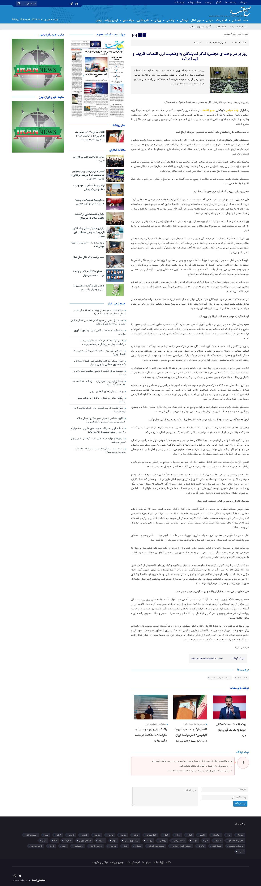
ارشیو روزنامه (116, 862)
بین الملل (196, 20)
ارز (229, 835)
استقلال (216, 835)
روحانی (163, 840)
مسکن (138, 846)
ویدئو (99, 20)
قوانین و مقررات (100, 862)
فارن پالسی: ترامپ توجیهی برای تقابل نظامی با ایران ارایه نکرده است (99, 410)
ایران (190, 835)
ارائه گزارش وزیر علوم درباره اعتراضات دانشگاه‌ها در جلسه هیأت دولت (151, 735)
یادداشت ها (230, 2)
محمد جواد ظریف (156, 846)
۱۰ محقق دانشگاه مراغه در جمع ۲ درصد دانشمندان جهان (89, 273)
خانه (245, 20)
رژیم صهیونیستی (132, 840)
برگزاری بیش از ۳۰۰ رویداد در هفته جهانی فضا (88, 245)
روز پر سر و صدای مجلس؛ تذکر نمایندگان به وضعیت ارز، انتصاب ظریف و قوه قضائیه (190, 56)
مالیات (201, 846)
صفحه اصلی (220, 27)
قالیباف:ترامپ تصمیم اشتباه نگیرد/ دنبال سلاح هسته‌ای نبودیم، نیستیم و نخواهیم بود (101, 420)
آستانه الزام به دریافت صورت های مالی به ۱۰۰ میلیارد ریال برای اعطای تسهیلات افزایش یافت (98, 430)
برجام (136, 835)
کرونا (52, 846)
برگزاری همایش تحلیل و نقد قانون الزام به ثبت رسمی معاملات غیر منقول (89, 232)
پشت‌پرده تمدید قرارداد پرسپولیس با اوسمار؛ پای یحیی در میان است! (101, 451)
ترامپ (71, 835)
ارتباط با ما (179, 2)
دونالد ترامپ (179, 840)
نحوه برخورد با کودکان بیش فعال (89, 257)
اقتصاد (202, 835)
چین (64, 846)
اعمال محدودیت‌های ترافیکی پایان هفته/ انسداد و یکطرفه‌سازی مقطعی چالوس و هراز (100, 363)
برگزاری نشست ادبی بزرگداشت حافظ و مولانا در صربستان (90, 216)
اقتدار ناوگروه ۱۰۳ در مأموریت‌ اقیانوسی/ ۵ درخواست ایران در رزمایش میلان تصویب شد (190, 735)
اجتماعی (170, 20)
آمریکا (240, 835)
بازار (178, 835)
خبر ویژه (200, 27)
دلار (206, 840)
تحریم (84, 835)
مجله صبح (128, 20)
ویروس (113, 846)
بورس (97, 835)
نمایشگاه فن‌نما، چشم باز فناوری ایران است (89, 159)
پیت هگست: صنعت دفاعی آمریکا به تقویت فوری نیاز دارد (231, 730)
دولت (195, 840)
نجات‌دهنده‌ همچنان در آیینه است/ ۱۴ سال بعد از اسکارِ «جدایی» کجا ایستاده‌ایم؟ (100, 312)
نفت (125, 846)
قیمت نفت (216, 846)
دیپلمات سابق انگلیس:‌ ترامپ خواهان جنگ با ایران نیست (99, 373)
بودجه (110, 835)
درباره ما (208, 2)
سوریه (101, 840)
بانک (167, 835)
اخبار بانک (221, 20)
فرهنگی (184, 20)
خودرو (218, 840)
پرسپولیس (78, 846)
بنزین (123, 835)
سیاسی (209, 20)
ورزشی (157, 20)
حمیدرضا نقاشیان (236, 840)
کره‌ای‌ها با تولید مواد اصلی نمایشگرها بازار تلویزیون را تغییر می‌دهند (98, 440)
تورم (46, 835)
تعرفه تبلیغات (194, 2)
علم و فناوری (143, 20)
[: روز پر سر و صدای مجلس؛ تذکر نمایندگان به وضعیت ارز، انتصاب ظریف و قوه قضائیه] (135, 35)
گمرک (241, 851)
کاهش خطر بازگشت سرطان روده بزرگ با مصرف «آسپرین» (89, 288)
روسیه (149, 840)
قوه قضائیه (242, 678)
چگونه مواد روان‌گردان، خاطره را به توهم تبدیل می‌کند (101, 400)
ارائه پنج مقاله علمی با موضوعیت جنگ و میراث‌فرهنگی (89, 188)
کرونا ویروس (36, 846)
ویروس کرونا (96, 846)
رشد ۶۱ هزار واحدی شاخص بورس (107, 391)
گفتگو (218, 2)
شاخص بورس (85, 840)
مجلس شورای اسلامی (220, 678)
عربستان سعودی (236, 846)
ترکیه (58, 835)
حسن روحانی (31, 835)
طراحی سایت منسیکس (21, 880)
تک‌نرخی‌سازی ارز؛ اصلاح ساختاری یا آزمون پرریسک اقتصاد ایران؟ (99, 353)
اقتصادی (236, 20)
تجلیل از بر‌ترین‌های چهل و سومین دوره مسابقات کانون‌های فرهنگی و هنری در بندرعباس (88, 175)
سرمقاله (243, 2)
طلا (55, 840)
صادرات (68, 840)
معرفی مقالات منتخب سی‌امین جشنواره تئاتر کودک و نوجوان (90, 202)
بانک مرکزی (151, 835)
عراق (44, 840)
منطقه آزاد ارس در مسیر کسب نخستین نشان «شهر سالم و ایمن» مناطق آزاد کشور (98, 322)
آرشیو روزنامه (111, 20)
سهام (114, 840)
